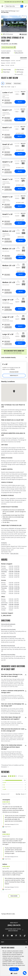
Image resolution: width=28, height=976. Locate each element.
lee (17, 11)
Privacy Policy (8, 960)
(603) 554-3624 (5, 52)
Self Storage (8, 83)
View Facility (14, 375)
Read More (14, 896)
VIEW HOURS (23, 57)
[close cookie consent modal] (26, 947)
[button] (14, 357)
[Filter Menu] (2, 83)
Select (20, 101)
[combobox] (14, 6)
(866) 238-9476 (19, 52)
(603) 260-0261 (14, 553)
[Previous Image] (3, 23)
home (3, 11)
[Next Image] (25, 23)
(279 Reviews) (9, 34)
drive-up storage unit (15, 713)
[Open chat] (25, 973)
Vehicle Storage (17, 83)
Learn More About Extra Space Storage (13, 929)
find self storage (10, 11)
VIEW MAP (24, 34)
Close (14, 969)
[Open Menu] (2, 6)
